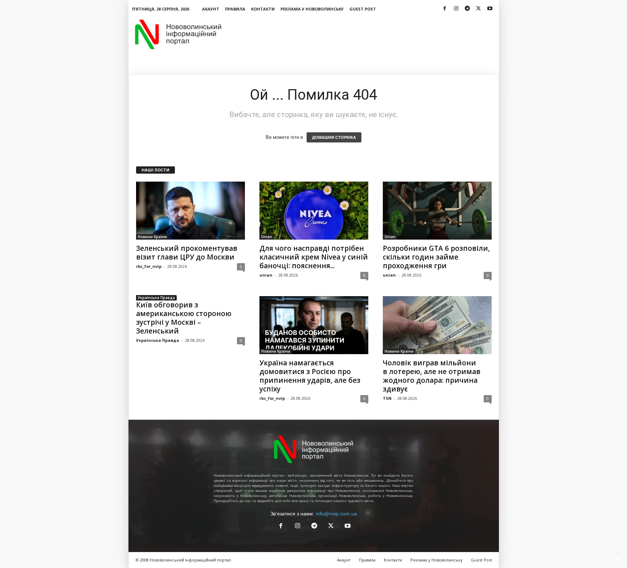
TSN (387, 398)
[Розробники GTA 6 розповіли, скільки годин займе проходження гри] (437, 211)
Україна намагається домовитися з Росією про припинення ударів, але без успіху (309, 376)
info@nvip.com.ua (336, 514)
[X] (478, 9)
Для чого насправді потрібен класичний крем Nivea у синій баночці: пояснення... (313, 257)
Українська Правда (156, 297)
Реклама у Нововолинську (312, 9)
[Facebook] (444, 9)
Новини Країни (152, 236)
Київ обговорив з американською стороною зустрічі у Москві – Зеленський (183, 318)
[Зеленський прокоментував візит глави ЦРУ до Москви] (190, 211)
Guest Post (362, 9)
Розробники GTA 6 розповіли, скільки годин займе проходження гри (436, 257)
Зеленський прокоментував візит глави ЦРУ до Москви (186, 253)
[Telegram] (467, 9)
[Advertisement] (367, 34)
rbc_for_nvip (148, 266)
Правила (235, 9)
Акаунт (210, 9)
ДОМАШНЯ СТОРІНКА (334, 137)
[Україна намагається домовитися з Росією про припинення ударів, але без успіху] (313, 325)
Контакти (263, 9)
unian (265, 275)
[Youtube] (489, 9)
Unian (266, 236)
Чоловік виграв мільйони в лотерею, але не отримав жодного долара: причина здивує (431, 376)
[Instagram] (456, 9)
